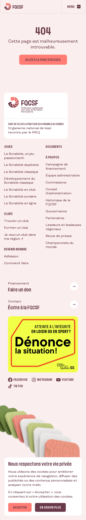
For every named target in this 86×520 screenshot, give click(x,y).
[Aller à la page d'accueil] (13, 6)
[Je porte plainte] (43, 344)
